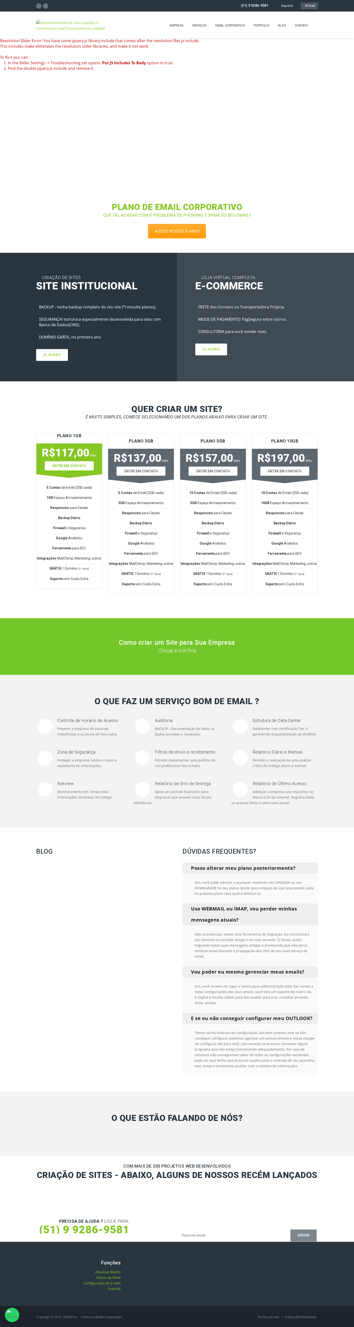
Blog (282, 25)
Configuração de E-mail (102, 1283)
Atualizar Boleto (108, 1272)
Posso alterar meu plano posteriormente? (243, 868)
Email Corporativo (230, 25)
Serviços (199, 25)
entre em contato (141, 471)
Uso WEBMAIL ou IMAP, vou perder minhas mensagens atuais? (244, 914)
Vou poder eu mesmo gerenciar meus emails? (248, 972)
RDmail (309, 5)
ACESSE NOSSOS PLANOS (177, 231)
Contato (301, 25)
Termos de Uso (269, 1317)
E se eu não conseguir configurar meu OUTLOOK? (252, 1018)
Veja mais (52, 355)
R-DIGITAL (70, 1317)
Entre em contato (69, 466)
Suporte (287, 5)
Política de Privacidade (301, 1317)
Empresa (177, 25)
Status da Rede (108, 1277)
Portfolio (261, 25)
